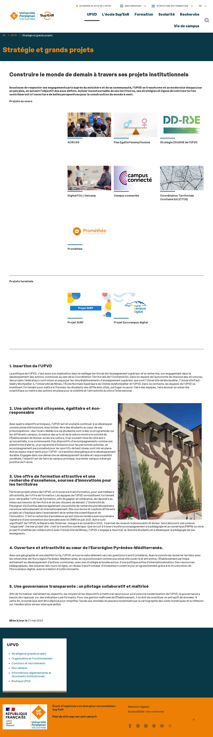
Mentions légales (138, 706)
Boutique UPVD (21, 681)
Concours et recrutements (28, 663)
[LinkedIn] (146, 726)
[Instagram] (138, 726)
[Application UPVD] (130, 726)
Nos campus (19, 668)
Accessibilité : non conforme (146, 711)
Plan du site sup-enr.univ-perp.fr (74, 716)
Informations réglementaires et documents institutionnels (31, 674)
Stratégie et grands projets (29, 653)
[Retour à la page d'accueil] (31, 16)
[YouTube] (162, 726)
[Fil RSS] (170, 726)
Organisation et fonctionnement (32, 658)
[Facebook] (154, 726)
